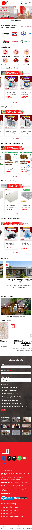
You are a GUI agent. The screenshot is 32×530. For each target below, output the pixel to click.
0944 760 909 (24, 482)
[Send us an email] (14, 458)
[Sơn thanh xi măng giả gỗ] (16, 426)
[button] (25, 3)
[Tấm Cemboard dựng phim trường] (16, 432)
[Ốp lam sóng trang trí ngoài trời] (16, 419)
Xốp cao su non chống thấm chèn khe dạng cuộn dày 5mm (11, 244)
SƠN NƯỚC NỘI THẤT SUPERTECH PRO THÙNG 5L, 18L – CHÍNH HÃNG (11, 93)
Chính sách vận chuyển (9, 510)
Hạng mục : (5, 384)
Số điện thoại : (6, 370)
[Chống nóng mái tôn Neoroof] (5, 419)
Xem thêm (16, 102)
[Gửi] (21, 3)
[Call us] (19, 458)
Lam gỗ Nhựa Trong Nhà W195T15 (10, 168)
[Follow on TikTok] (9, 458)
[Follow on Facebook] (4, 458)
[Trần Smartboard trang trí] (26, 426)
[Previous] (4, 38)
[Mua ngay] (12, 82)
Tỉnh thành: (5, 377)
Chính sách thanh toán (9, 507)
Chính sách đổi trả (8, 513)
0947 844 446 (14, 482)
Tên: (2, 364)
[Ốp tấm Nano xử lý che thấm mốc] (26, 419)
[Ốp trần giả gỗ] (5, 432)
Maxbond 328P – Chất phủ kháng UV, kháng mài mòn (11, 132)
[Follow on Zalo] (3, 463)
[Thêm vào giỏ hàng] (7, 82)
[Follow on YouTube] (24, 458)
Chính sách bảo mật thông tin (12, 517)
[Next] (27, 38)
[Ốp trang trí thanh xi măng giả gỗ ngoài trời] (26, 432)
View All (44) (26, 26)
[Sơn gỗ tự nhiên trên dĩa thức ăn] (5, 426)
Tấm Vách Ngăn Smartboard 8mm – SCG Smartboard (11, 206)
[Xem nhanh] (16, 82)
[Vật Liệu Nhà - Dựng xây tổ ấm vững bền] (3, 3)
